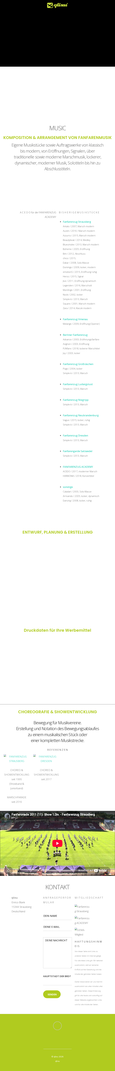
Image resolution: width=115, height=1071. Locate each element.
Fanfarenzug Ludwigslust (78, 384)
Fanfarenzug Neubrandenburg (81, 415)
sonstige (68, 487)
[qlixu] (57, 6)
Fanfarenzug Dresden (75, 435)
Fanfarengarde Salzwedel (77, 451)
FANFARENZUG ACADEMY (78, 466)
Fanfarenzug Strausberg (77, 221)
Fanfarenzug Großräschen (78, 364)
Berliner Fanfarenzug (75, 335)
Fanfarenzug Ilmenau (75, 319)
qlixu (56, 1056)
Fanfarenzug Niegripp (75, 400)
